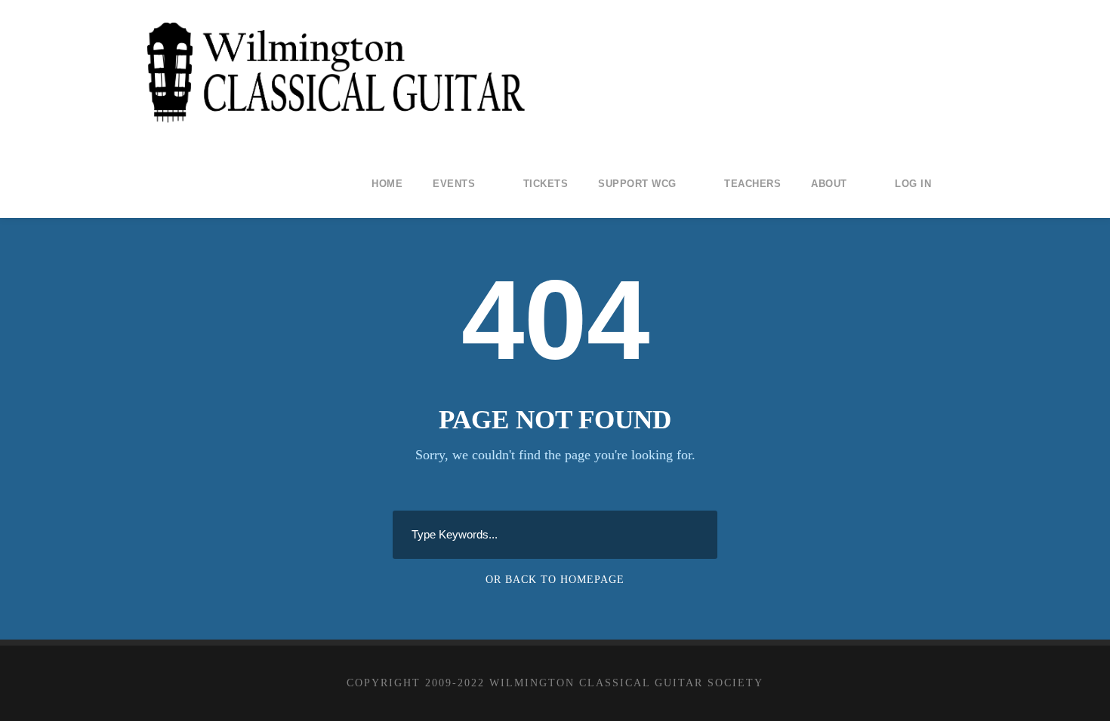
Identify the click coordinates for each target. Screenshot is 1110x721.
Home (387, 183)
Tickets (546, 183)
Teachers (752, 183)
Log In (913, 183)
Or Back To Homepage (555, 579)
